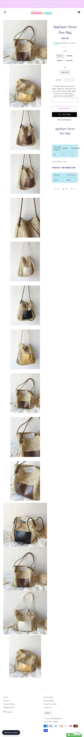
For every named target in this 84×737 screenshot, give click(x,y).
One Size (64, 72)
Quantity (59, 80)
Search (5, 697)
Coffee (70, 56)
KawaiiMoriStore (56, 718)
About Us (6, 700)
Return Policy (48, 697)
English (47, 713)
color (65, 51)
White (59, 60)
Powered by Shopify (51, 721)
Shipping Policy (8, 707)
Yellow (69, 60)
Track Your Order (50, 704)
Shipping (56, 43)
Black (60, 56)
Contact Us (48, 707)
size (65, 67)
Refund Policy (49, 700)
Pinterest (9, 712)
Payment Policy (8, 704)
